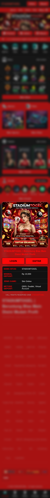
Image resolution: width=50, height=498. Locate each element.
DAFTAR (36, 261)
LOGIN (13, 261)
